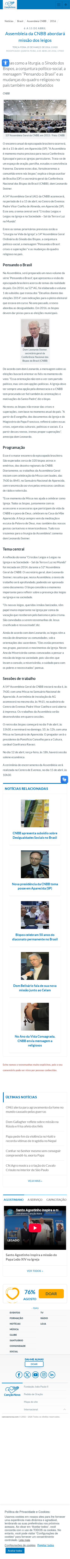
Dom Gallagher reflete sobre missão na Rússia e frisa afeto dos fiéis (32, 1124)
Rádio (44, 1318)
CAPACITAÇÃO (56, 1199)
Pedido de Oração (33, 1394)
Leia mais (24, 1540)
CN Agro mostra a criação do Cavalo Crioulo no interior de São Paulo (30, 1168)
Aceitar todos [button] (15, 1550)
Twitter (27, 1375)
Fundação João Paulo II (36, 1386)
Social (14, 1351)
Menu (58, 4)
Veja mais (35, 1181)
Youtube (35, 1375)
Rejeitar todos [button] (45, 1545)
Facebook (19, 1375)
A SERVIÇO (35, 1199)
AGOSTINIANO (14, 1199)
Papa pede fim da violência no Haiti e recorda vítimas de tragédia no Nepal (31, 1139)
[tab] (13, 1199)
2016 (53, 21)
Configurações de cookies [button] (20, 1545)
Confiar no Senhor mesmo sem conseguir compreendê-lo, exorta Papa (33, 1153)
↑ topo (35, 1308)
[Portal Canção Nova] (10, 4)
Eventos (15, 1312)
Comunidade (18, 1346)
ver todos (35, 1271)
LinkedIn (52, 1375)
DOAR (34, 1364)
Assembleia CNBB (36, 21)
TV (42, 1312)
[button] (5, 62)
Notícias (9, 21)
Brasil (20, 21)
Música (14, 1329)
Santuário (16, 1340)
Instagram (44, 1375)
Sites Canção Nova (65, 4)
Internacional (31, 1409)
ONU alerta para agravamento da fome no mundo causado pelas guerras (34, 1110)
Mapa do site (31, 1402)
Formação (16, 1318)
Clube (13, 1335)
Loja (43, 1324)
